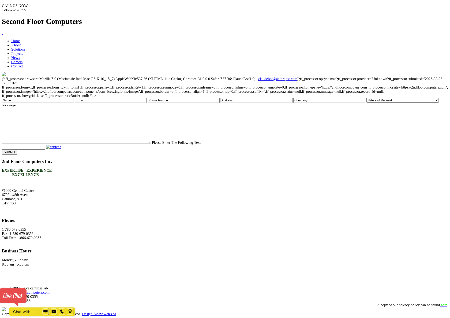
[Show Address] (70, 311)
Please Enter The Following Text (176, 142)
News (15, 58)
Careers (16, 62)
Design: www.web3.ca (99, 314)
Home (15, 41)
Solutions (18, 49)
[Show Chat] (45, 311)
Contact (17, 66)
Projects (17, 53)
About (16, 45)
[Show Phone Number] (62, 311)
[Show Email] (54, 311)
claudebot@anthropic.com (277, 79)
